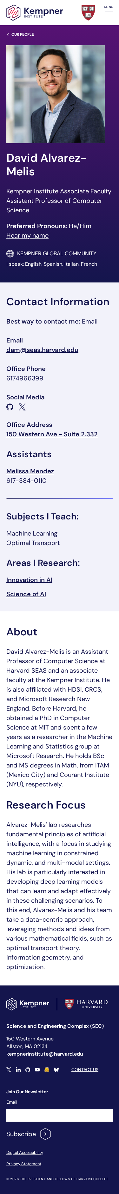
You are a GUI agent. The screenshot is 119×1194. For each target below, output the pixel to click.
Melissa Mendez (30, 471)
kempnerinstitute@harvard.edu (44, 1054)
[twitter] (22, 406)
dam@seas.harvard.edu (42, 350)
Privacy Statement (23, 1164)
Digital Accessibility (24, 1152)
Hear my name (27, 235)
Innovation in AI (29, 580)
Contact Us (84, 1069)
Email (11, 1102)
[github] (9, 406)
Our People (22, 34)
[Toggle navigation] (109, 14)
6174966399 (24, 378)
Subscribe (21, 1134)
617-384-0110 (26, 480)
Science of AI (26, 594)
